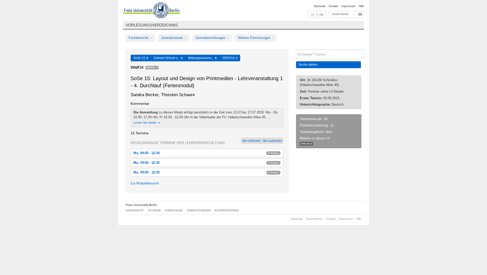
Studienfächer (340, 14)
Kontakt (333, 6)
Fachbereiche (139, 38)
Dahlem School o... (167, 58)
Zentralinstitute (172, 38)
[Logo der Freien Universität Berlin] (151, 11)
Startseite (319, 6)
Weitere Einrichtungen (254, 38)
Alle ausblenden (272, 140)
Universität (135, 210)
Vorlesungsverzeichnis (152, 25)
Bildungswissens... (201, 58)
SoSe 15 (140, 58)
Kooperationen (227, 210)
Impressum (348, 6)
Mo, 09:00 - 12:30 (206, 153)
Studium (154, 210)
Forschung (174, 210)
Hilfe (361, 6)
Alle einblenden (251, 140)
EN (321, 14)
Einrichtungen (199, 210)
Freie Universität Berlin (141, 205)
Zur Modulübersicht (145, 183)
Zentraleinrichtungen (211, 38)
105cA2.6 (306, 143)
